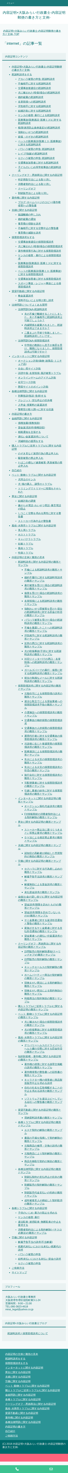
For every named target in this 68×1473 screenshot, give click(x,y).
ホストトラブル (27, 534)
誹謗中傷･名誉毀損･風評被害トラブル (39, 373)
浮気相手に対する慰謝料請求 (34, 106)
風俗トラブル (25, 548)
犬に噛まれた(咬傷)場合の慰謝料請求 (39, 92)
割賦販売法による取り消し (33, 193)
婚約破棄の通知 (27, 219)
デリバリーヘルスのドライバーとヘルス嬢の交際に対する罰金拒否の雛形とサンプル (43, 1048)
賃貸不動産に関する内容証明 (28, 291)
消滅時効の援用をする (30, 441)
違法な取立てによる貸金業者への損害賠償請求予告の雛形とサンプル (43, 704)
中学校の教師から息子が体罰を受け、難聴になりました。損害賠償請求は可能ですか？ (43, 348)
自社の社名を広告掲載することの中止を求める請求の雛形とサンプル (43, 1091)
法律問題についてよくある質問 (29, 304)
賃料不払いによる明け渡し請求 (35, 300)
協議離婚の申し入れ (29, 214)
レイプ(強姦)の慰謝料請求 (32, 153)
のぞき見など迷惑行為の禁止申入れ (38, 453)
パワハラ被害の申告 (29, 1254)
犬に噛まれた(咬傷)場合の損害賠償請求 (40, 246)
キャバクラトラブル (29, 539)
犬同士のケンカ (27, 479)
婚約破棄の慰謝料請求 (30, 97)
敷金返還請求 (25, 295)
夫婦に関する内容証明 (24, 210)
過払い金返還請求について (33, 436)
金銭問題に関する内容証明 (27, 418)
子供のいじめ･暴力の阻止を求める (37, 1212)
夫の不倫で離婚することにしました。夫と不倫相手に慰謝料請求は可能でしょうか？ (43, 317)
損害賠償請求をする (23, 237)
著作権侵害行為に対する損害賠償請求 (39, 251)
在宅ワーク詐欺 (27, 382)
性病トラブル (25, 552)
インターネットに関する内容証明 (31, 356)
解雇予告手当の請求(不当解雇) (35, 1242)
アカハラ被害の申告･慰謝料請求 (36, 79)
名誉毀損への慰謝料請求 (32, 101)
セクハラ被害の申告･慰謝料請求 (36, 158)
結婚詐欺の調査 (27, 501)
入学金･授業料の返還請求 (32, 405)
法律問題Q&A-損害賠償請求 (33, 340)
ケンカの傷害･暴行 (29, 1217)
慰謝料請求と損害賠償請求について (27, 1333)
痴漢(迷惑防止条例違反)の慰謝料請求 (39, 127)
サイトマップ (19, 1272)
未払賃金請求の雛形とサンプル (42, 892)
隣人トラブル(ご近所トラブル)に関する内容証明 (32, 1390)
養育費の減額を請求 (29, 232)
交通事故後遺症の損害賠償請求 (35, 241)
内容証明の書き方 (22, 414)
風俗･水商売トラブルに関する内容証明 (34, 525)
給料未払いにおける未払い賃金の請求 (39, 1259)
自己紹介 (17, 470)
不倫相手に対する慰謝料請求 (34, 83)
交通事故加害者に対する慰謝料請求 (38, 162)
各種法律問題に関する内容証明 (29, 391)
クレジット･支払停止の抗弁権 (35, 400)
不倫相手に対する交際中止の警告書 (38, 228)
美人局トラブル (27, 530)
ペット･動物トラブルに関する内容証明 (34, 475)
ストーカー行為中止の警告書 (34, 521)
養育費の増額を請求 (29, 223)
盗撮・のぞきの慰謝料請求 (33, 136)
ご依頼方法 (18, 1268)
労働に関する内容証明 (24, 1237)
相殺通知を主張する (29, 432)
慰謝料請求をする (22, 74)
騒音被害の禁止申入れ (30, 458)
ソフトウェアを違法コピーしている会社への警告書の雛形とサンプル (43, 1102)
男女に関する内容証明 (24, 496)
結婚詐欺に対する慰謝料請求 (34, 110)
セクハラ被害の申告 (29, 1263)
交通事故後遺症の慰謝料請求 (34, 88)
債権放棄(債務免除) (29, 423)
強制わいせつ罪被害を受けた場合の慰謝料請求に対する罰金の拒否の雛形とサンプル (43, 612)
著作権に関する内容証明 (26, 197)
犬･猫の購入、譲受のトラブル (35, 484)
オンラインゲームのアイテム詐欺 (37, 377)
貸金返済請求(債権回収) (31, 427)
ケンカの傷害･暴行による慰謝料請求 (39, 115)
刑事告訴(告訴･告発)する (32, 395)
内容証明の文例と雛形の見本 (28, 557)
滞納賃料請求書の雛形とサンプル (43, 1117)
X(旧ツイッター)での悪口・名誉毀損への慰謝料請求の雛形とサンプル (43, 662)
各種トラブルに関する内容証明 (29, 1208)
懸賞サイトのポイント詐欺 (33, 386)
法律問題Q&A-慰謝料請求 (32, 309)
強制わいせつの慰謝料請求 (33, 132)
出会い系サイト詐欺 (29, 368)
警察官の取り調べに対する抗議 (35, 409)
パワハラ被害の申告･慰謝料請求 (36, 149)
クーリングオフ (27, 188)
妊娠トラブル (25, 543)
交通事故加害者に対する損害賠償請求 (39, 279)
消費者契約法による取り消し (34, 184)
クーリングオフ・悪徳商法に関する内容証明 (37, 175)
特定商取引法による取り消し (34, 179)
